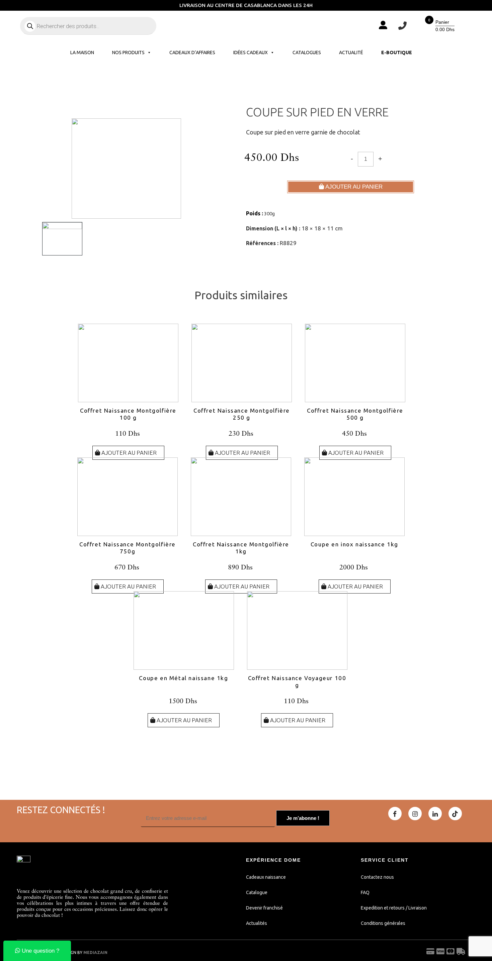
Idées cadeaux (250, 52)
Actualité (351, 52)
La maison (82, 52)
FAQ (365, 892)
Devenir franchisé (264, 908)
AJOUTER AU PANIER (353, 187)
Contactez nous (377, 877)
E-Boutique (396, 52)
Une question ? (39, 951)
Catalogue (256, 892)
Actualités (256, 923)
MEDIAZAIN (95, 952)
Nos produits (128, 52)
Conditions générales (383, 923)
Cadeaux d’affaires (192, 52)
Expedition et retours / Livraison (394, 908)
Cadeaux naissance (266, 877)
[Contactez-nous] (402, 26)
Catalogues (307, 52)
